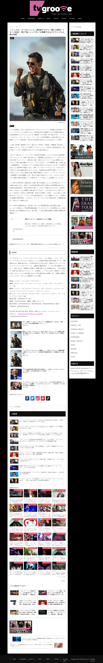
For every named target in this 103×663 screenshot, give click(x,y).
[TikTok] (48, 398)
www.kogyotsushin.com (18, 230)
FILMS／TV (31, 659)
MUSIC (39, 659)
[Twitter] (32, 398)
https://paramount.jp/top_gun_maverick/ (30, 314)
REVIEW (56, 659)
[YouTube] (43, 398)
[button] (64, 407)
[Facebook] (27, 398)
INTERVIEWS (23, 659)
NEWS (12, 125)
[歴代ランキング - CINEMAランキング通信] (16, 221)
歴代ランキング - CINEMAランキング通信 (38, 219)
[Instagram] (37, 398)
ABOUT (65, 661)
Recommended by (60, 576)
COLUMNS (65, 659)
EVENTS (48, 659)
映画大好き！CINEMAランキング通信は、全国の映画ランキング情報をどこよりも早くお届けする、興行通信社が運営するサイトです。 (43, 225)
